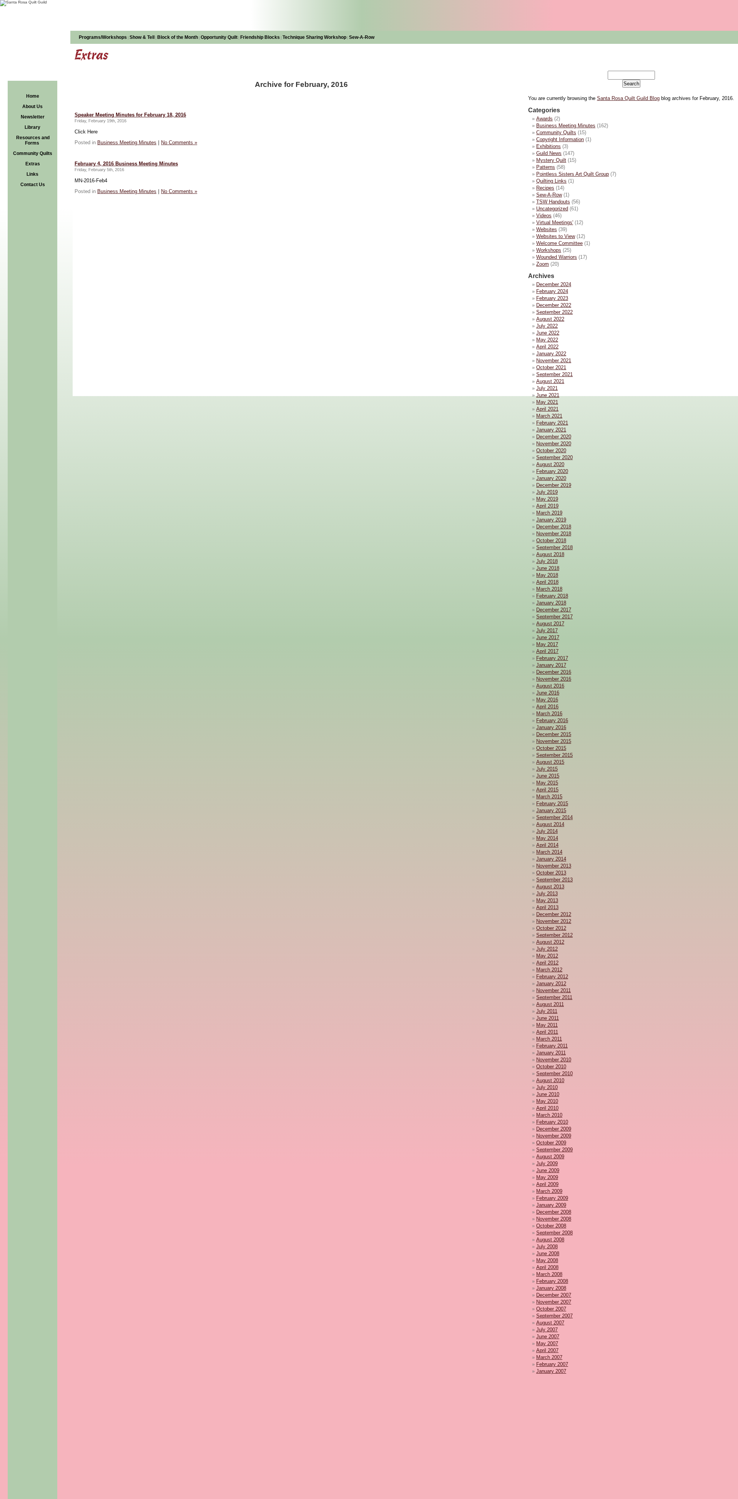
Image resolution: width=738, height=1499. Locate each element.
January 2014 (551, 859)
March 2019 (549, 513)
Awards (544, 119)
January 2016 (551, 727)
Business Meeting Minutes (565, 125)
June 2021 (547, 395)
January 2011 (551, 1053)
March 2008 (549, 1274)
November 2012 (553, 921)
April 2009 (547, 1184)
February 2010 (552, 1122)
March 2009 (549, 1191)
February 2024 (552, 291)
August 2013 (550, 886)
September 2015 (554, 755)
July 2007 (547, 1329)
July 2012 (547, 949)
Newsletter (33, 117)
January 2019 (551, 520)
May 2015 (547, 783)
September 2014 (554, 817)
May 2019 (547, 499)
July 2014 (547, 831)
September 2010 (554, 1073)
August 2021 (550, 381)
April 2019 (547, 506)
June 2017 (547, 637)
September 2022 (554, 312)
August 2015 (550, 762)
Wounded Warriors (556, 257)
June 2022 (547, 333)
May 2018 (547, 575)
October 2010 (551, 1066)
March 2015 (549, 796)
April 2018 (547, 582)
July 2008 (547, 1246)
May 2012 (547, 956)
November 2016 (553, 679)
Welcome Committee (559, 243)
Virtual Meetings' (554, 222)
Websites (546, 229)
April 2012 (547, 963)
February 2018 (552, 596)
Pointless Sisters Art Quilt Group (572, 174)
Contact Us (32, 184)
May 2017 (547, 644)
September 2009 (554, 1150)
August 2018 (550, 554)
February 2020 (552, 471)
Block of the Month (177, 37)
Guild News (549, 153)
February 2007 (552, 1364)
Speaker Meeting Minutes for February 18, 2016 (130, 115)
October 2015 (551, 748)
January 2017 (551, 665)
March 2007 (549, 1357)
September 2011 (554, 997)
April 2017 (547, 651)
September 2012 (554, 935)
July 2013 (547, 893)
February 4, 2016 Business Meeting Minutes (126, 164)
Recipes (545, 188)
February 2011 (552, 1046)
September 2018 (554, 547)
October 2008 (551, 1226)
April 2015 (547, 790)
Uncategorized (552, 209)
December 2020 (553, 437)
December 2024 (553, 284)
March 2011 (549, 1039)
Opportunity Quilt (219, 37)
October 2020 (551, 450)
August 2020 (550, 464)
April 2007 (547, 1350)
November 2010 (553, 1060)
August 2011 (550, 1004)
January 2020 (551, 478)
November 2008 (553, 1219)
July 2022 (547, 326)
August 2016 (550, 686)
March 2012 (549, 970)
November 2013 (553, 866)
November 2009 (553, 1136)
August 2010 (550, 1080)
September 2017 (554, 617)
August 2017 (550, 623)
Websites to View (555, 236)
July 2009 (547, 1163)
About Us (32, 106)
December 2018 (553, 527)
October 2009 (551, 1143)
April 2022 (547, 347)
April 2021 (547, 409)
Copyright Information (560, 139)
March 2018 (549, 589)
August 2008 (550, 1240)
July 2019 (547, 492)
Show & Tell (142, 37)
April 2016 (547, 707)
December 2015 (553, 734)
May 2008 (547, 1260)
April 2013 (547, 907)
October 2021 (551, 367)
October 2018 (551, 540)
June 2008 (547, 1253)
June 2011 (547, 1018)
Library (32, 127)
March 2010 (549, 1115)
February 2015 (552, 803)
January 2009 (551, 1205)
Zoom (542, 264)
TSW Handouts (553, 202)
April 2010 (547, 1108)
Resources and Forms (33, 140)
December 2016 (553, 672)
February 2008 (552, 1281)
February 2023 (552, 298)
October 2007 (551, 1309)
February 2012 (552, 976)
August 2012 (550, 942)
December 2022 (553, 305)
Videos (544, 215)
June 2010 (547, 1094)
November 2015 (553, 741)
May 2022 (547, 340)
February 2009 (552, 1198)
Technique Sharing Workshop (314, 37)
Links (32, 174)
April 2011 (547, 1032)
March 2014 (549, 852)
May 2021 (547, 402)
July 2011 (546, 1011)
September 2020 (554, 457)
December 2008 (553, 1212)
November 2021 (553, 360)
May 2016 (547, 700)
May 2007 (547, 1343)
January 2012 (551, 983)
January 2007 (551, 1371)
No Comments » (179, 142)
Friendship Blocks (260, 37)
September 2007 (554, 1316)
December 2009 (553, 1129)
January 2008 (551, 1288)
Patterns (545, 167)
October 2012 (551, 928)
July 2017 (547, 630)
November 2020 (553, 443)
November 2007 (553, 1302)
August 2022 (550, 319)
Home (32, 96)
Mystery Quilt (551, 160)
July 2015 (547, 769)
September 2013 (554, 880)
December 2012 (553, 914)
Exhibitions (548, 146)
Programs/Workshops (103, 37)
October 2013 (551, 873)
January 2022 (551, 353)
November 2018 (553, 533)
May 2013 (547, 900)
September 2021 (554, 374)
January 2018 (551, 603)
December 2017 (553, 610)
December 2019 (553, 485)
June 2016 (547, 693)
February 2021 (552, 423)
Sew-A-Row (361, 37)
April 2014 (547, 845)
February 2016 (552, 720)
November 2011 (553, 990)
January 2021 (551, 430)
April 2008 (547, 1267)
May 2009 (547, 1177)
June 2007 (547, 1336)
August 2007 (550, 1323)
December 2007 (553, 1295)
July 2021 (547, 388)
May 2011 (547, 1025)
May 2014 (547, 838)
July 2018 (547, 561)
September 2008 (554, 1233)
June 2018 (547, 568)
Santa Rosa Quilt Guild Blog (628, 98)
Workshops (548, 250)
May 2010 (547, 1101)
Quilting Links (551, 181)
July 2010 (547, 1087)
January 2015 (551, 810)
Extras (32, 164)
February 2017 (552, 658)
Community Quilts (32, 153)
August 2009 (550, 1156)
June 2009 (547, 1170)
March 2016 (549, 713)
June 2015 (547, 776)
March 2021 (549, 416)
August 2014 (550, 824)
